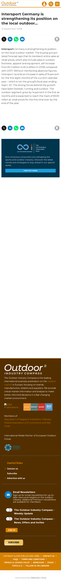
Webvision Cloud (38, 578)
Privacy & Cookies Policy (17, 562)
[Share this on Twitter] (4, 39)
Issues (50, 562)
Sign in (18, 33)
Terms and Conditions (33, 559)
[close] (34, 36)
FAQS (15, 559)
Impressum (38, 562)
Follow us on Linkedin (37, 565)
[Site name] (25, 375)
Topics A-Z (17, 565)
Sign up (11, 530)
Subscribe (12, 473)
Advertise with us (16, 478)
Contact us (12, 468)
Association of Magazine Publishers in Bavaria (27, 419)
